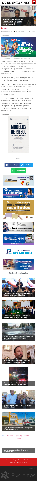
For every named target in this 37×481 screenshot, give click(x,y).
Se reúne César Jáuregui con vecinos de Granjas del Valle (18, 406)
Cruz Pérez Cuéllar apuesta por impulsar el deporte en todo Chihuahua (18, 294)
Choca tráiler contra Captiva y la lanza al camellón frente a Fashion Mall (18, 384)
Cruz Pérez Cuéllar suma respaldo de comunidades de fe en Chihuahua (17, 316)
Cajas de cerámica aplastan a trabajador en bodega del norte (18, 428)
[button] (12, 165)
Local (5, 28)
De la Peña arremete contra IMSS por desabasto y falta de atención (17, 361)
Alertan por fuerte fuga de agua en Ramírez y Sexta (16, 451)
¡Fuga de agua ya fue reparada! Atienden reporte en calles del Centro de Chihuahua (18, 338)
